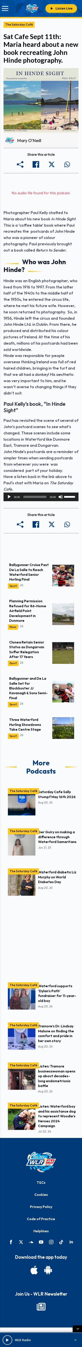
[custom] (31, 1242)
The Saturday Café (19, 24)
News (13, 626)
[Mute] (60, 497)
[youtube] (41, 1242)
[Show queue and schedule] (75, 1340)
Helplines (41, 1231)
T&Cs (41, 1182)
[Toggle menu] (5, 8)
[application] (41, 497)
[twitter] (21, 1242)
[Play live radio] (7, 1340)
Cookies (41, 1194)
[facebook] (11, 1242)
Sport (13, 586)
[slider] (70, 496)
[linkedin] (71, 1242)
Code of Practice (41, 1219)
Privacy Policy (41, 1207)
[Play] (9, 497)
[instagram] (51, 1242)
